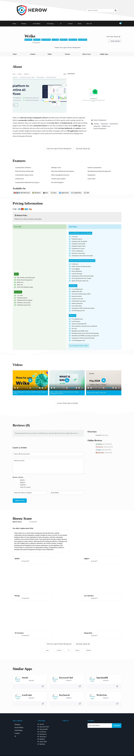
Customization (113, 123)
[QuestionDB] (92, 679)
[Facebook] (64, 725)
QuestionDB (102, 677)
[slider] (20, 388)
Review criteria (18, 477)
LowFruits (27, 695)
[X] (80, 725)
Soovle (25, 677)
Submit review (20, 500)
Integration (97, 126)
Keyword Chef (66, 677)
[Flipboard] (68, 725)
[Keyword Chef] (55, 679)
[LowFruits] (18, 696)
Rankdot (42, 744)
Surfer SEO (43, 741)
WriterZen (101, 695)
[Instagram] (72, 725)
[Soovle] (18, 679)
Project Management (100, 120)
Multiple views (106, 126)
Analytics (96, 123)
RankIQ (42, 739)
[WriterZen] (92, 696)
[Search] (115, 10)
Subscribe (117, 725)
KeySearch (64, 695)
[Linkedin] (76, 725)
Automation (104, 123)
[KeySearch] (55, 696)
